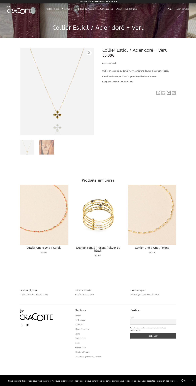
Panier (170, 9)
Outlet (119, 9)
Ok (183, 380)
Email (132, 317)
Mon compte (182, 9)
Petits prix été (52, 9)
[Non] (192, 380)
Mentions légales (82, 351)
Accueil (78, 315)
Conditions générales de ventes (88, 356)
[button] (89, 52)
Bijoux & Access (86, 9)
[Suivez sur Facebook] (22, 325)
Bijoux (77, 333)
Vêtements (67, 9)
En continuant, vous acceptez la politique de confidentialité (148, 329)
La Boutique (131, 9)
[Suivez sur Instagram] (27, 325)
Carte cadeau (106, 9)
